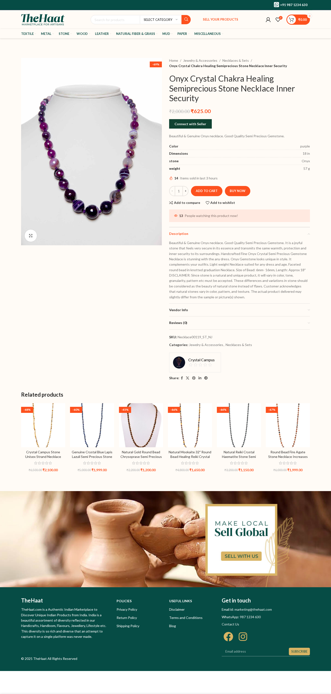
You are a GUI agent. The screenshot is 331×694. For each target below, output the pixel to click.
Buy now (237, 191)
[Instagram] (243, 636)
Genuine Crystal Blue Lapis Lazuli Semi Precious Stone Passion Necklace (92, 456)
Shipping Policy (128, 626)
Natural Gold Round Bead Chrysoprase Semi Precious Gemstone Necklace (141, 456)
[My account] (268, 19)
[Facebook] (228, 636)
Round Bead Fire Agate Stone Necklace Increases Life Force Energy (288, 456)
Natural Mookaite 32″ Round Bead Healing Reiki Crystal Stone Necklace (190, 456)
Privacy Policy (127, 609)
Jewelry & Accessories (200, 60)
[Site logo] (43, 19)
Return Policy (127, 618)
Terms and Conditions (186, 618)
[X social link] (187, 378)
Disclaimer (177, 609)
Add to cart (207, 191)
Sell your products (220, 19)
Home (173, 60)
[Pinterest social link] (194, 378)
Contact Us (230, 624)
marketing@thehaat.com (253, 609)
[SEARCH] (186, 19)
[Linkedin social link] (200, 378)
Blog (172, 626)
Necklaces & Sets (235, 60)
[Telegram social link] (206, 378)
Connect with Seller (190, 124)
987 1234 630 (250, 617)
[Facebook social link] (181, 378)
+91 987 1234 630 (293, 5)
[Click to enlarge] (31, 236)
